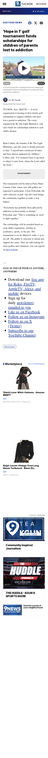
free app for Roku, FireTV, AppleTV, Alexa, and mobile (26, 286)
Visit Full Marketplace (36, 364)
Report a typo (9, 347)
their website (12, 249)
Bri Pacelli (16, 100)
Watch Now (40, 4)
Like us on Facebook (24, 311)
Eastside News (12, 22)
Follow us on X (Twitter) (20, 323)
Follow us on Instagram (26, 316)
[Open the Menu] (4, 4)
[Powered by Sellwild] (41, 515)
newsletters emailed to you (21, 305)
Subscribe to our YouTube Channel (22, 333)
